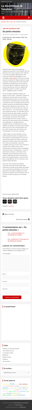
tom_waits (22, 389)
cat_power (9, 393)
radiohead (18, 391)
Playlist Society (7, 357)
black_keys (11, 388)
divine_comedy (7, 395)
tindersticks (22, 395)
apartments (5, 388)
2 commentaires (23, 34)
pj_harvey (4, 393)
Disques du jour (14, 28)
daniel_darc (5, 391)
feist (26, 389)
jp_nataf (27, 391)
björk (20, 386)
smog (17, 395)
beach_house (11, 389)
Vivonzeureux (6, 361)
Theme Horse (19, 405)
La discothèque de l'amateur (20, 403)
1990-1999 (6, 28)
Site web (5, 289)
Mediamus (5, 355)
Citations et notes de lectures (11, 348)
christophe (17, 386)
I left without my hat (8, 351)
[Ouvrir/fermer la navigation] (3, 18)
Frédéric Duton (14, 34)
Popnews (5, 359)
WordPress (23, 407)
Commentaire (7, 253)
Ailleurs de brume (9, 214)
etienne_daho (12, 391)
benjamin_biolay (16, 393)
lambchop (11, 206)
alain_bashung (23, 384)
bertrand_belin (6, 384)
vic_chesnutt (17, 389)
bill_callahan (23, 388)
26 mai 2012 (6, 34)
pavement (4, 386)
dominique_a (11, 386)
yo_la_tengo (13, 395)
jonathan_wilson (16, 388)
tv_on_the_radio (25, 386)
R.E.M (12, 384)
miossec (23, 391)
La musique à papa (8, 353)
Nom (4, 274)
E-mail (5, 281)
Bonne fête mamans (22, 219)
